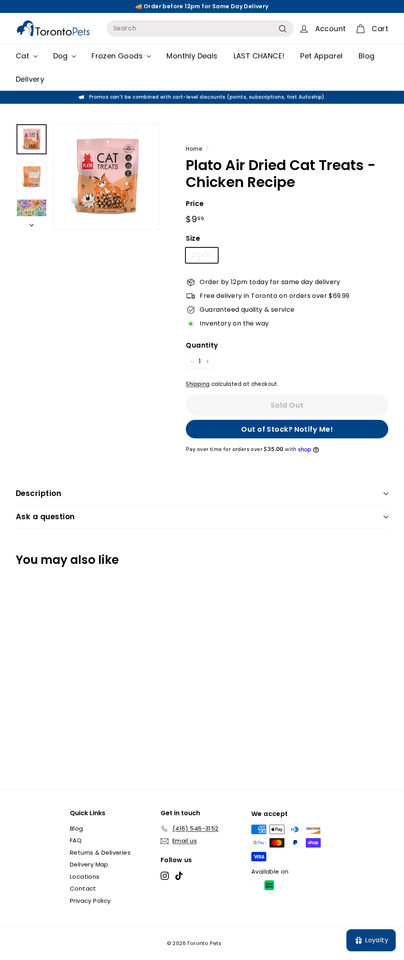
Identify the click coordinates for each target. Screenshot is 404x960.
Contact (83, 888)
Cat (24, 56)
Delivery (30, 79)
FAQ (76, 840)
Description (38, 493)
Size (193, 238)
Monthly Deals (191, 56)
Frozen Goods (118, 56)
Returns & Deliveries (100, 852)
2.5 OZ (201, 255)
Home (194, 149)
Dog (61, 56)
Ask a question (45, 516)
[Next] (31, 223)
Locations (85, 876)
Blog (367, 56)
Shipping (197, 384)
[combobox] (200, 28)
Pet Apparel (321, 56)
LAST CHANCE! (259, 56)
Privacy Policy (90, 900)
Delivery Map (89, 864)
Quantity (202, 345)
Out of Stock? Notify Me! (287, 429)
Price (195, 203)
